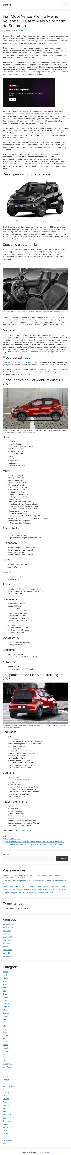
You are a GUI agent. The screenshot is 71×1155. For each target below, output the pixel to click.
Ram (4, 1108)
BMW (5, 984)
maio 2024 (7, 943)
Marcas (5, 1076)
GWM (5, 1038)
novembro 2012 (8, 956)
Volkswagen (7, 1140)
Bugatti (5, 988)
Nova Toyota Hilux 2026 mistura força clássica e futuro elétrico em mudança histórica (34, 889)
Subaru (5, 1124)
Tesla (5, 1130)
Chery (5, 1000)
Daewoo (6, 1013)
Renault (5, 1111)
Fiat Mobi (12, 839)
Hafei (5, 1042)
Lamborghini (7, 1064)
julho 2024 (7, 940)
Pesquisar (6, 855)
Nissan (5, 1096)
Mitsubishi (6, 1092)
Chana (5, 994)
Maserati (6, 1080)
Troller (5, 1137)
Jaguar (5, 1051)
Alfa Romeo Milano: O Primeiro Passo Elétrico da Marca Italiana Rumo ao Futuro (34, 842)
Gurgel (5, 1035)
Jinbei (5, 1057)
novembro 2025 (9, 924)
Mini (4, 1089)
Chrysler (6, 1007)
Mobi (19, 839)
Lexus (5, 1070)
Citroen (5, 1010)
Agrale (5, 975)
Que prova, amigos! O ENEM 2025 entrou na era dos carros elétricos (28, 893)
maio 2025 (7, 931)
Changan (6, 997)
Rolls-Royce (7, 1115)
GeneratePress (45, 1152)
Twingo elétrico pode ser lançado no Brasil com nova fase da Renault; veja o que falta (35, 886)
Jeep (4, 1054)
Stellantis (23, 830)
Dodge (5, 1016)
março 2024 (7, 950)
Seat (4, 1118)
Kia (4, 1061)
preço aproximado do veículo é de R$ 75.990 (21, 362)
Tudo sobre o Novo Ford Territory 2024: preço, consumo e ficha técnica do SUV (35, 844)
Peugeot (6, 1102)
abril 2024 (6, 947)
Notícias (6, 1099)
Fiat (6, 836)
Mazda (5, 1083)
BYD (4, 991)
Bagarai (7, 4)
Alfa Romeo (7, 978)
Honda (5, 1045)
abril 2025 (6, 934)
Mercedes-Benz (9, 1086)
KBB (29, 830)
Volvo (5, 1143)
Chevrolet (6, 1003)
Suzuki (5, 1127)
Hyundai (6, 1048)
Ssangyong (7, 1121)
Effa (4, 1019)
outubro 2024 (8, 937)
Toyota (5, 1134)
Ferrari (5, 1023)
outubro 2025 (8, 928)
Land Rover (7, 1067)
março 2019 (7, 953)
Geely (5, 1032)
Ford (4, 1029)
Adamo (5, 972)
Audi (4, 981)
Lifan (4, 1073)
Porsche (6, 1105)
